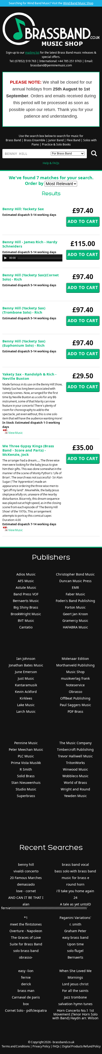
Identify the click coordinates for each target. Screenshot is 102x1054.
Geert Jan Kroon (75, 614)
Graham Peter (75, 931)
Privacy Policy (41, 1046)
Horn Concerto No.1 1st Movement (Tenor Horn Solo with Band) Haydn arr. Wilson (75, 1014)
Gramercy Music (75, 620)
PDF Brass (75, 711)
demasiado (26, 884)
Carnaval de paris (26, 997)
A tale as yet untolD (75, 904)
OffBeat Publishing (75, 698)
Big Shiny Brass (26, 607)
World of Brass (75, 782)
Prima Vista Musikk (26, 762)
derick (26, 984)
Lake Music (26, 705)
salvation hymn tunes (75, 1004)
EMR (75, 587)
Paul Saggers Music (75, 705)
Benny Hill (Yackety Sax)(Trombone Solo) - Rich (23, 310)
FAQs (56, 1046)
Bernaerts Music (26, 600)
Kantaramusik (26, 685)
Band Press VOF (26, 594)
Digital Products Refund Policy (81, 1046)
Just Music (26, 678)
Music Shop (75, 672)
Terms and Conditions (16, 1046)
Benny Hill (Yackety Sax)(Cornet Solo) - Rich (30, 277)
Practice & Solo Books (56, 144)
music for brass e (75, 877)
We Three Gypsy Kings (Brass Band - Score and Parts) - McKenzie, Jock (28, 450)
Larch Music (26, 711)
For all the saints (75, 990)
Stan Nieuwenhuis (26, 782)
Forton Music (75, 607)
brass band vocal (75, 864)
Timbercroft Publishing (75, 749)
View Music (15, 433)
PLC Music (26, 756)
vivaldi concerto (26, 871)
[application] (49, 257)
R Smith (26, 769)
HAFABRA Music (75, 627)
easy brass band (75, 937)
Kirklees (26, 698)
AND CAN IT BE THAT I (25, 897)
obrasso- (26, 957)
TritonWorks (75, 762)
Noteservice (75, 685)
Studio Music (26, 789)
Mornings (75, 977)
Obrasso (75, 691)
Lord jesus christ (75, 984)
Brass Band (13, 140)
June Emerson (26, 672)
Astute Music (26, 587)
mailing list (32, 53)
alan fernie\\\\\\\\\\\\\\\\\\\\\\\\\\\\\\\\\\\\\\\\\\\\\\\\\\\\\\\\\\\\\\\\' (44, 906)
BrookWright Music (26, 614)
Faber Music (75, 594)
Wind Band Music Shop (78, 3)
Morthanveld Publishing (75, 665)
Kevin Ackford (26, 691)
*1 (26, 917)
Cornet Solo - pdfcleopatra (26, 1010)
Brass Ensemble (34, 140)
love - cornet (26, 891)
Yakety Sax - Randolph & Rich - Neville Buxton (29, 376)
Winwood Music (75, 769)
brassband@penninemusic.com (51, 65)
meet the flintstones (26, 924)
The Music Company (75, 743)
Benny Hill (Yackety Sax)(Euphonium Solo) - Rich (23, 343)
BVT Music (26, 620)
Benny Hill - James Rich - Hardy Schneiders (29, 243)
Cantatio (25, 627)
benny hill (26, 864)
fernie (26, 977)
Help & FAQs (51, 163)
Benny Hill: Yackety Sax (23, 208)
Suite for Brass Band (26, 944)
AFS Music (26, 581)
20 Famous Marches (26, 877)
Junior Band (56, 140)
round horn (75, 884)
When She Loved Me (75, 971)
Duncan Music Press (75, 581)
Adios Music (26, 574)
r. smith (75, 924)
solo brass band (26, 950)
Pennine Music (26, 743)
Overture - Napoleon (25, 931)
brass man (26, 990)
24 (75, 897)
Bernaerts (75, 957)
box (26, 1004)
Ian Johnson (25, 658)
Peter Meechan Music (26, 749)
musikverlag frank (75, 678)
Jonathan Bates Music (26, 665)
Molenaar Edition (75, 658)
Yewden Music (75, 796)
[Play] (5, 258)
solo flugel (75, 950)
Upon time (75, 944)
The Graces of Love (26, 937)
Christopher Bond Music (75, 574)
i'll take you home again (75, 891)
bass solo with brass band (75, 871)
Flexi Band (73, 140)
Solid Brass (26, 776)
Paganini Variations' (75, 917)
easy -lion (25, 971)
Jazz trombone (75, 997)
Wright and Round (75, 789)
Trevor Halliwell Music (75, 756)
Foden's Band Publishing (75, 600)
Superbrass (26, 796)
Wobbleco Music (75, 776)
